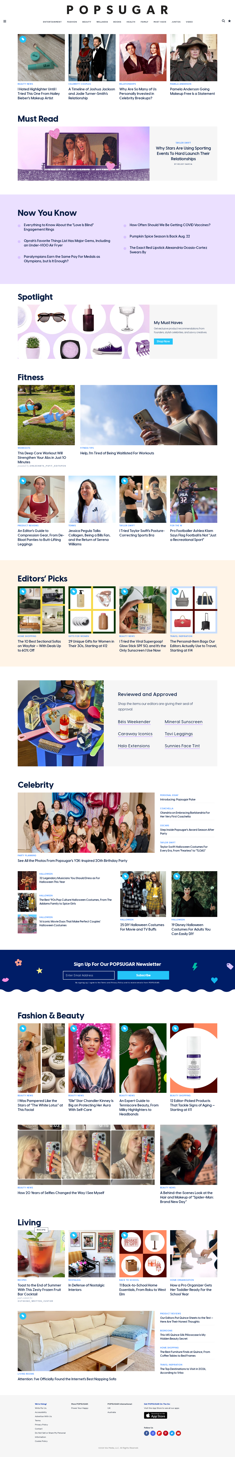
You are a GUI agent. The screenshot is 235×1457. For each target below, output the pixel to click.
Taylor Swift (127, 525)
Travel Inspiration (181, 636)
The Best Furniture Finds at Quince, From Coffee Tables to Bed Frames (185, 1353)
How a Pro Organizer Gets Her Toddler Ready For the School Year (191, 1289)
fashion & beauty (51, 1016)
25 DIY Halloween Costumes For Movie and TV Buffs (142, 927)
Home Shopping (27, 636)
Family (144, 22)
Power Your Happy (79, 1408)
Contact (38, 1429)
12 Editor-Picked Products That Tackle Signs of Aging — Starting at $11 (192, 1105)
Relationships (127, 84)
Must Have (160, 22)
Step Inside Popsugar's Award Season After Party (187, 831)
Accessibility (41, 1412)
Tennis (72, 525)
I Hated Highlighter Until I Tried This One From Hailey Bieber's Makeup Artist (39, 93)
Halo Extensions (134, 745)
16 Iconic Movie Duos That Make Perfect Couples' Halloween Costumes (69, 923)
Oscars (164, 825)
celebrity (36, 785)
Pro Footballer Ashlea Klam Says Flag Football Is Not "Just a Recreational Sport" (193, 535)
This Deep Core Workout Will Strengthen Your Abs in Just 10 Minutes (42, 457)
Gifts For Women (78, 636)
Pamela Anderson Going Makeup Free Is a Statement (192, 91)
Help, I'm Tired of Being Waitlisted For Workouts (117, 453)
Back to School (129, 1280)
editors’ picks (42, 579)
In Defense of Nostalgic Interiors (86, 1287)
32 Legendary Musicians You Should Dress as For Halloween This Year (69, 880)
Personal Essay (169, 795)
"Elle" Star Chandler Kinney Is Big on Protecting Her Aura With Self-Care (91, 1105)
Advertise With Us (43, 1416)
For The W (176, 525)
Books (117, 22)
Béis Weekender (134, 721)
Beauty (86, 22)
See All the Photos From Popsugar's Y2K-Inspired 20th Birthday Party (72, 861)
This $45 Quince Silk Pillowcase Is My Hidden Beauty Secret (183, 1336)
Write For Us (40, 1408)
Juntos (176, 22)
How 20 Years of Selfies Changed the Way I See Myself (61, 1193)
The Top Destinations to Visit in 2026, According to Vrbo (183, 1370)
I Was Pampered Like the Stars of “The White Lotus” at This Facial (40, 1105)
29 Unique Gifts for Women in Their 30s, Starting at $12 (91, 643)
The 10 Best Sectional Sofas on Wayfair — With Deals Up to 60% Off (39, 645)
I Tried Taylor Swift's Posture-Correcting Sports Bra (142, 533)
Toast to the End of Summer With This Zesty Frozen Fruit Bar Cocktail (39, 1289)
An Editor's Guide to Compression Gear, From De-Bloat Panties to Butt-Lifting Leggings (41, 537)
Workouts (24, 448)
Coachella (166, 808)
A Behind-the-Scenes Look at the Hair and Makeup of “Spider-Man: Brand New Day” (187, 1197)
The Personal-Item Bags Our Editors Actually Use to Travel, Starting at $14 (193, 645)
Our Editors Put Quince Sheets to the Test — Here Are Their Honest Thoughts (186, 1319)
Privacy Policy (117, 982)
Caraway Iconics (135, 733)
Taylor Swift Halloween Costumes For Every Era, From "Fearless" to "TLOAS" (184, 848)
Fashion (72, 22)
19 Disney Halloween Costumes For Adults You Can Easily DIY (191, 929)
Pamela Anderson (180, 84)
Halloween (46, 874)
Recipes (22, 1280)
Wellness (102, 22)
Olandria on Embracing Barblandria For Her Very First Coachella (185, 814)
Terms (104, 982)
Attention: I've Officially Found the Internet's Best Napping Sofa (67, 1379)
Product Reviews (28, 525)
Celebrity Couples (79, 84)
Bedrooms (166, 1330)
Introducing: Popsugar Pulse (177, 799)
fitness (31, 377)
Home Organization (182, 1280)
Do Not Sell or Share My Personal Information (50, 1435)
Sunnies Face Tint (182, 745)
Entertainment (52, 22)
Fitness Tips (87, 448)
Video (189, 22)
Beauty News (25, 84)
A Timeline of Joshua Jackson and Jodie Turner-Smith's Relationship (91, 93)
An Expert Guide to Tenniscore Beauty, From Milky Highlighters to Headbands (139, 1107)
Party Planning (27, 855)
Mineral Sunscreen (184, 721)
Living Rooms (26, 1374)
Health (131, 22)
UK (109, 1408)
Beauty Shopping (180, 1095)
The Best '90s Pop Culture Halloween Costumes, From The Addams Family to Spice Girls (75, 901)
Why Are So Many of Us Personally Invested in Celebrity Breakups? (138, 93)
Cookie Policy (41, 1441)
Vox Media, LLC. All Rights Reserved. (121, 1448)
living (29, 1222)
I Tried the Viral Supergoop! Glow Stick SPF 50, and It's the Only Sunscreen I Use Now (142, 645)
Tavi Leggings (179, 733)
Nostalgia (74, 1280)
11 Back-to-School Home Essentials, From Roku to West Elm (142, 1289)
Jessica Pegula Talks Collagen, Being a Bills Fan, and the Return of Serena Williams (89, 537)
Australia (112, 1412)
